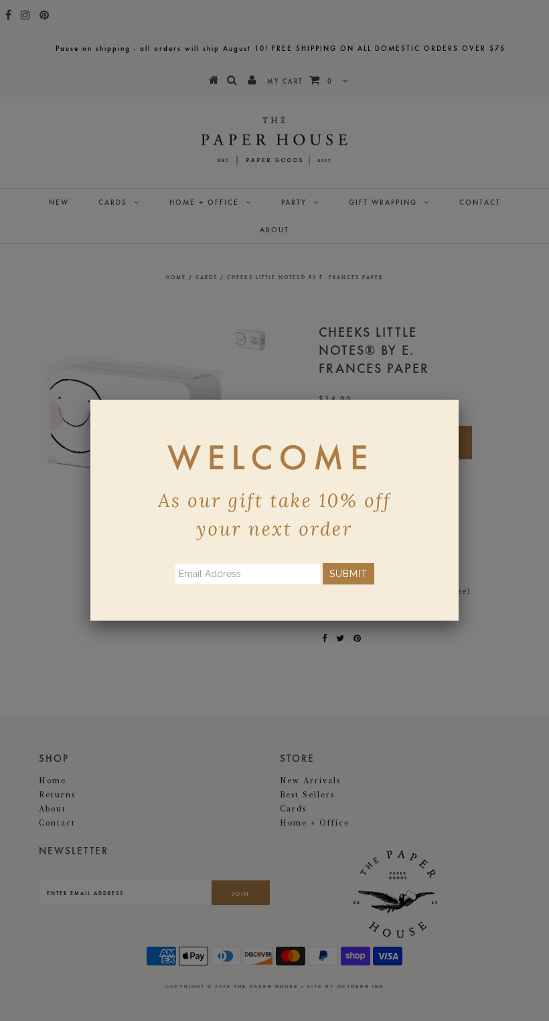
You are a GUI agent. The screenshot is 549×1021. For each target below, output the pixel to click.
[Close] (459, 400)
